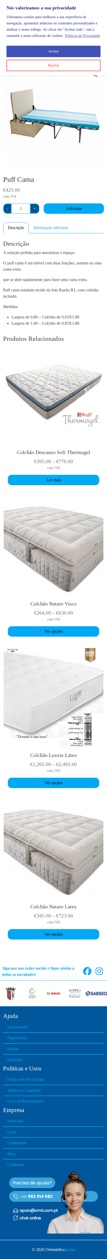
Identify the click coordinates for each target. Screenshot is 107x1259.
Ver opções (53, 631)
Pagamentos (17, 1038)
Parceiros (14, 1059)
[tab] (16, 227)
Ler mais (53, 480)
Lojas (11, 1132)
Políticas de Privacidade (82, 36)
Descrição (16, 227)
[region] (53, 38)
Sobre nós (15, 1121)
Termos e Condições (24, 1090)
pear (71, 1249)
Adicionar (74, 208)
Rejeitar (53, 65)
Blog (11, 1153)
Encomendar (17, 1027)
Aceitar (53, 51)
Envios (13, 1049)
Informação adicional (51, 227)
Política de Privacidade (26, 1079)
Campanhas (16, 1143)
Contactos (15, 1164)
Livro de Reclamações (25, 1101)
